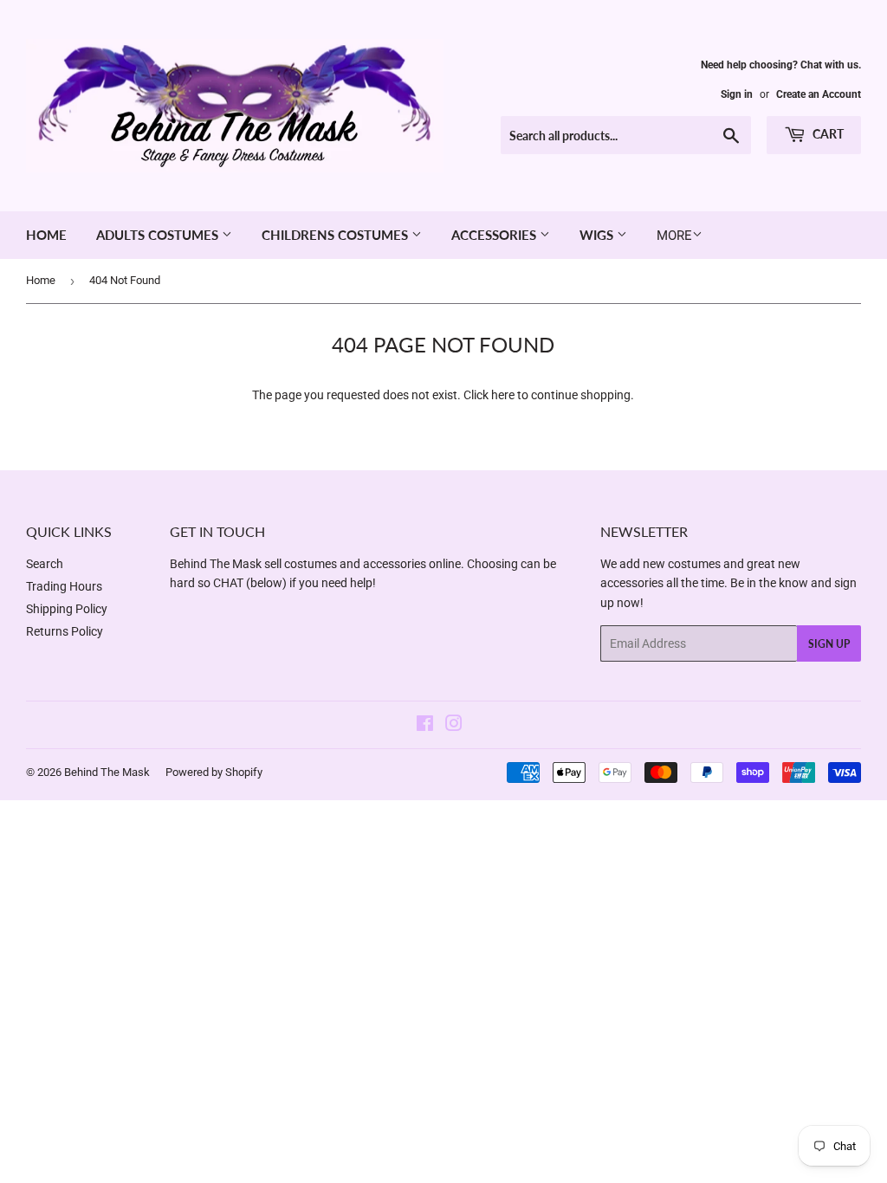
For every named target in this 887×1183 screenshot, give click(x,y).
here (503, 395)
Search (44, 564)
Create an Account (818, 94)
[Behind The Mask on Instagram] (454, 726)
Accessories (495, 234)
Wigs (598, 234)
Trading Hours (64, 586)
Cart (827, 133)
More (674, 235)
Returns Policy (64, 631)
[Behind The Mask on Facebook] (425, 726)
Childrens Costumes (336, 234)
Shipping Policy (66, 609)
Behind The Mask (107, 772)
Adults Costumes (159, 234)
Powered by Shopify (213, 772)
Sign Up (829, 643)
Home (46, 234)
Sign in (737, 94)
